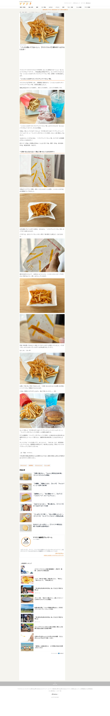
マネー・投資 (70, 7)
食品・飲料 (31, 7)
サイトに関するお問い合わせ (34, 688)
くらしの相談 (78, 7)
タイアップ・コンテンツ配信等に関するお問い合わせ (54, 688)
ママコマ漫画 (87, 7)
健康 (37, 7)
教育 (63, 7)
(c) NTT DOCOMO (55, 697)
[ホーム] (20, 12)
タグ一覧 (59, 691)
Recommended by (54, 653)
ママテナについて (22, 688)
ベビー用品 (43, 7)
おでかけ (51, 7)
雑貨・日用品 (22, 7)
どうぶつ (57, 7)
